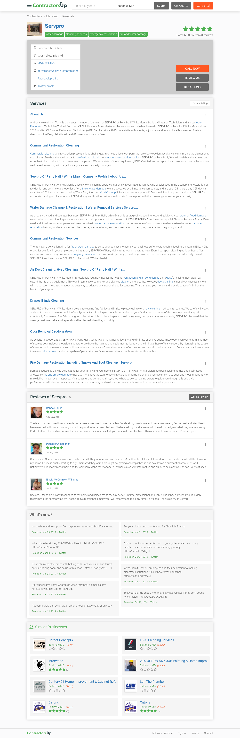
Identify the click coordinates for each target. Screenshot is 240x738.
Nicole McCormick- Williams (62, 479)
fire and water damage (133, 34)
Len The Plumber (152, 682)
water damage (54, 34)
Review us (192, 77)
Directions (192, 87)
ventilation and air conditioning (141, 277)
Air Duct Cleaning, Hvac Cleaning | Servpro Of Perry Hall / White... (77, 269)
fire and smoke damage (57, 374)
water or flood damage (193, 215)
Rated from (194, 35)
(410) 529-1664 (47, 63)
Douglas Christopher (58, 443)
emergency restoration (103, 34)
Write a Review (199, 396)
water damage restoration (110, 223)
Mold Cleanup (108, 192)
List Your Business (162, 733)
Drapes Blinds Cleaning (47, 300)
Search (161, 5)
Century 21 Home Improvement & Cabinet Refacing (85, 682)
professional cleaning (89, 157)
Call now (192, 68)
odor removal (49, 351)
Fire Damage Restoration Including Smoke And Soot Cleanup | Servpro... (82, 362)
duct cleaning (165, 281)
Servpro (54, 26)
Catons (53, 702)
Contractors (34, 16)
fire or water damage (94, 188)
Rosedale (68, 16)
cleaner (125, 281)
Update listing (200, 103)
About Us (36, 114)
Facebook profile (48, 78)
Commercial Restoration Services (54, 238)
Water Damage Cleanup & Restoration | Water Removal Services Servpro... (84, 207)
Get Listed (203, 5)
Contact (208, 733)
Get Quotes (181, 5)
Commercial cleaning (42, 153)
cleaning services (76, 34)
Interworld (55, 661)
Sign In (182, 733)
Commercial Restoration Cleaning (54, 145)
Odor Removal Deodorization (51, 331)
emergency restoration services (123, 157)
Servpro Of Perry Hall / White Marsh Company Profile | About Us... (78, 176)
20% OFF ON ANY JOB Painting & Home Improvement (179, 661)
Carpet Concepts (60, 640)
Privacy (195, 733)
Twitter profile (46, 86)
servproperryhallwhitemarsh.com (58, 70)
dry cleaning (153, 308)
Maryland (52, 16)
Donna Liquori (54, 408)
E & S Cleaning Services (157, 640)
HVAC (169, 277)
